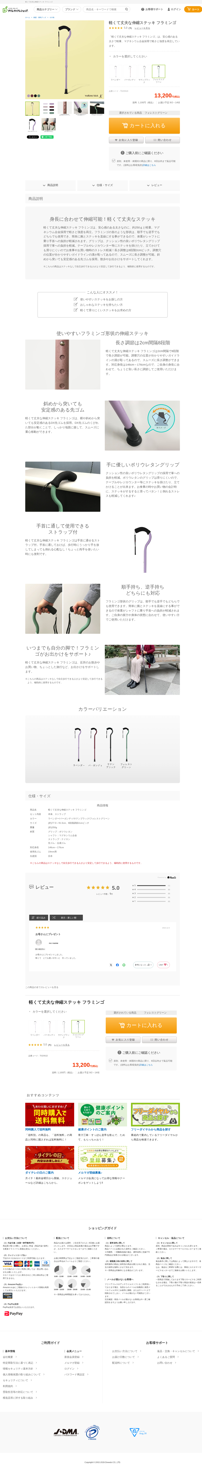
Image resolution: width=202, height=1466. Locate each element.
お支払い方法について (124, 1351)
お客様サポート (154, 9)
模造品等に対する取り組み (18, 1398)
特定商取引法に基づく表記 (18, 1363)
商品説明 (52, 185)
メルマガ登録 (72, 1363)
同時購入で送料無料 (38, 1129)
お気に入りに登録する (126, 140)
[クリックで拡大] (64, 59)
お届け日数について (123, 1357)
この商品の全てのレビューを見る (41, 987)
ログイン (176, 9)
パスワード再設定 (74, 1374)
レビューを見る (142, 27)
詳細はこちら (149, 165)
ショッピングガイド (102, 1228)
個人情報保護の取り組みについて (22, 1374)
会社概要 (8, 1357)
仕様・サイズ (105, 185)
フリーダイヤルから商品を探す (151, 1129)
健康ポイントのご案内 (92, 1129)
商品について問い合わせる (162, 140)
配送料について (121, 1363)
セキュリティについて (15, 1380)
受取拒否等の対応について (18, 1392)
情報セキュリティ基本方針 (18, 1368)
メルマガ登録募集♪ (90, 1172)
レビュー (157, 185)
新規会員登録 (72, 1357)
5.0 (115, 887)
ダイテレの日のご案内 (39, 1172)
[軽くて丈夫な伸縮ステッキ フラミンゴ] (32, 109)
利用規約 (8, 1386)
